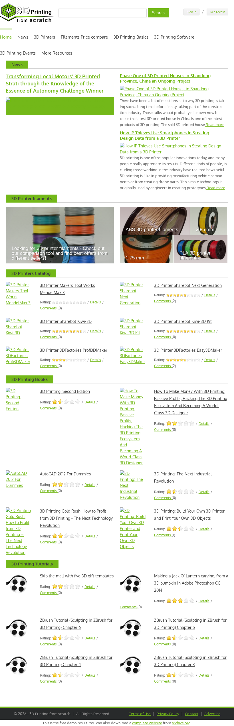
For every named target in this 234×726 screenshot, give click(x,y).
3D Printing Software (174, 37)
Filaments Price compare (84, 37)
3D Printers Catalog (31, 273)
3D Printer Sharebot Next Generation (188, 285)
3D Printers (44, 37)
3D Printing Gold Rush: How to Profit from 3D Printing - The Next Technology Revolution (76, 518)
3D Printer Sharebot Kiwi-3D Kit (183, 321)
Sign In (191, 12)
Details (95, 302)
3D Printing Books (29, 379)
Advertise (212, 713)
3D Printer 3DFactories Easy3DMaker (188, 350)
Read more (214, 124)
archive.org (181, 723)
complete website (147, 723)
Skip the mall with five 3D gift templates (77, 575)
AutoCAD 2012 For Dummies (65, 473)
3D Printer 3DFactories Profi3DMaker (73, 350)
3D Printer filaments (31, 198)
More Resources (56, 53)
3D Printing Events (18, 53)
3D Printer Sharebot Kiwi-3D (66, 321)
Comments (49, 308)
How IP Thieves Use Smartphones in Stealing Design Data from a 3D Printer (164, 135)
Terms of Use (140, 713)
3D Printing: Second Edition (65, 391)
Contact (191, 713)
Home (6, 37)
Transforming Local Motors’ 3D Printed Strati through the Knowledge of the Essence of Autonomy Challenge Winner (55, 83)
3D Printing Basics (131, 37)
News (22, 37)
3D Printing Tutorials (32, 564)
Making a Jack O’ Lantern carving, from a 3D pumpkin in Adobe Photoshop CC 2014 (191, 583)
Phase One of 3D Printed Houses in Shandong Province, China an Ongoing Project (165, 78)
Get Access (217, 12)
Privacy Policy (168, 713)
